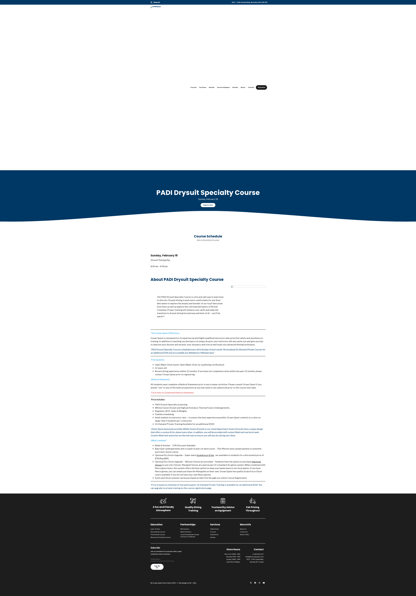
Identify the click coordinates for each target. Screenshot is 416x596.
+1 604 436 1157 (258, 554)
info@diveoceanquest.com (255, 557)
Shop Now (261, 87)
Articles (235, 87)
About (243, 87)
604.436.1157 (263, 2)
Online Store (214, 529)
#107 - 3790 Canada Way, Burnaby (244, 2)
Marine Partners (185, 532)
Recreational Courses (158, 532)
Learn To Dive (155, 529)
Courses (193, 87)
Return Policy (244, 534)
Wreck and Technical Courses (161, 537)
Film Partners (184, 529)
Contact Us (244, 532)
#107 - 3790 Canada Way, (255, 559)
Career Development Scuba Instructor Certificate (189, 536)
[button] (155, 2)
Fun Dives (202, 87)
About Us (243, 529)
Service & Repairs (223, 87)
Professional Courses (158, 534)
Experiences (214, 534)
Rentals (211, 87)
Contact (251, 87)
